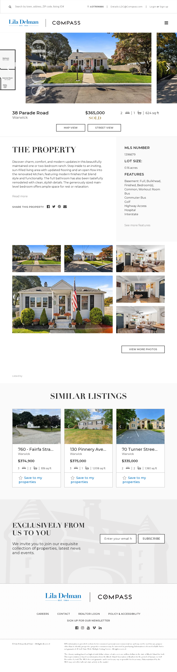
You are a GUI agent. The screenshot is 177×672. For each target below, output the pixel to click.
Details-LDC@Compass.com (127, 6)
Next (168, 68)
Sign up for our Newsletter (88, 620)
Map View (71, 127)
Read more (20, 196)
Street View (104, 127)
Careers (43, 613)
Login (153, 7)
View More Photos (143, 349)
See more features (137, 225)
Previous (8, 68)
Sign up (164, 7)
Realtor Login (89, 613)
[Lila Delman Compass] (48, 23)
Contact (63, 613)
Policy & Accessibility (124, 613)
